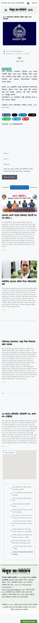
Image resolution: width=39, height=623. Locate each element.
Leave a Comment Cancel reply (23, 547)
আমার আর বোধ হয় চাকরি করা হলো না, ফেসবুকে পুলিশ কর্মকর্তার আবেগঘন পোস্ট (22, 516)
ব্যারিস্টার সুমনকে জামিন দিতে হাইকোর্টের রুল (19, 283)
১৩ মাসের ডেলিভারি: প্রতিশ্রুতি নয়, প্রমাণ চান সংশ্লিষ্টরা (19, 415)
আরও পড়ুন (4, 250)
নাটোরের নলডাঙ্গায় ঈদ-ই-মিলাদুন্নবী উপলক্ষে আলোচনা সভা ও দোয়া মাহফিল (22, 530)
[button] (5, 9)
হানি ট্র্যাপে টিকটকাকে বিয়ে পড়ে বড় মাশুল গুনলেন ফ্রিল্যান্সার (22, 511)
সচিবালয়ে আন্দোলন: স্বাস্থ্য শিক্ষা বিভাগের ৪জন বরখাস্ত (18, 343)
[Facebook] (29, 10)
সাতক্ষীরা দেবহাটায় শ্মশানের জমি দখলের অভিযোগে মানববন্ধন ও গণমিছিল (22, 536)
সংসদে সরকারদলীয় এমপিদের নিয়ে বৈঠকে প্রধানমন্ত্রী (22, 494)
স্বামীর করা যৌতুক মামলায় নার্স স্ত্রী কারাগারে (21, 505)
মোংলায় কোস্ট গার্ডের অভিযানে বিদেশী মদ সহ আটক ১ (19, 217)
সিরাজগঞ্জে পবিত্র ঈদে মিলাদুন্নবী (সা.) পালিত (22, 499)
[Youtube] (32, 10)
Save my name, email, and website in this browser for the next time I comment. (18, 170)
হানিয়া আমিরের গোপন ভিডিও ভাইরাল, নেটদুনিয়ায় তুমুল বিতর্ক (21, 488)
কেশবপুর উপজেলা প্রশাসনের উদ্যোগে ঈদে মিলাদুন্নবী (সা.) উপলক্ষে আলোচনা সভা (22, 523)
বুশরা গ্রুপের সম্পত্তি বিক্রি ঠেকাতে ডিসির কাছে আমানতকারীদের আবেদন (21, 542)
